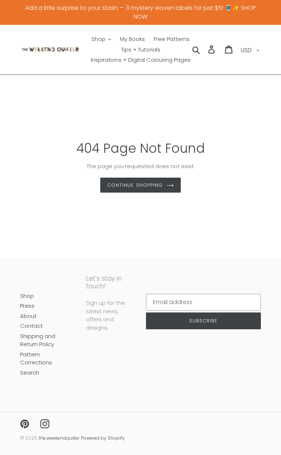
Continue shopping (135, 185)
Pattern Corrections (36, 358)
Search (29, 372)
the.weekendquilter (59, 438)
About (28, 316)
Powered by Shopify (103, 438)
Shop (27, 296)
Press (27, 306)
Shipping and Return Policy (37, 340)
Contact (31, 326)
